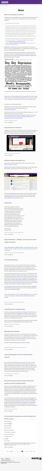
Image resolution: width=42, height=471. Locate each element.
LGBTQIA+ (18, 252)
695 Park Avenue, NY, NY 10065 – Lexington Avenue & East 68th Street (10, 463)
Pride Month (22, 252)
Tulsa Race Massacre (19, 302)
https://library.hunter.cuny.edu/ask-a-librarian (21, 342)
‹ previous (11, 451)
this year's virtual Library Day (14, 362)
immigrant (18, 232)
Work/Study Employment (6, 459)
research (17, 373)
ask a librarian (20, 347)
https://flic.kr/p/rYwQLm (11, 109)
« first (8, 451)
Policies (2, 458)
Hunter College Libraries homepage (20, 275)
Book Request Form (12, 196)
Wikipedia (6, 47)
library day (18, 324)
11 (28, 451)
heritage (22, 232)
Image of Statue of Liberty (9, 163)
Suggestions (7, 458)
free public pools (25, 96)
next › (31, 451)
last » (34, 451)
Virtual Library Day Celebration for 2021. (23, 312)
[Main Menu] (40, 2)
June (23, 302)
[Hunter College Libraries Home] (10, 2)
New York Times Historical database (22, 55)
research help (24, 347)
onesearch (18, 153)
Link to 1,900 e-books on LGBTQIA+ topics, (13, 247)
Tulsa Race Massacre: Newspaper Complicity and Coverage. (20, 283)
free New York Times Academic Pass (29, 287)
